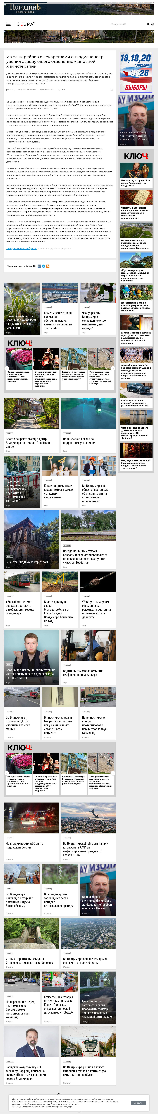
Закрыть (138, 1103)
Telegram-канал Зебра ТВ (21, 248)
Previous (6, 368)
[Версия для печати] (112, 90)
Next (113, 368)
